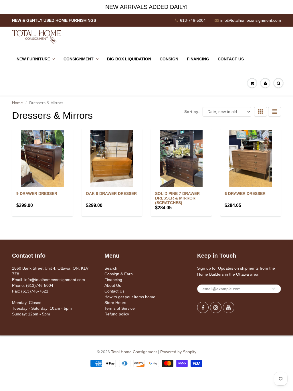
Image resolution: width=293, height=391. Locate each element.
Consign (169, 59)
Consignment (79, 59)
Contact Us (231, 59)
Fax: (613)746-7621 (30, 291)
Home (17, 102)
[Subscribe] (274, 288)
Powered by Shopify (178, 351)
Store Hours (115, 302)
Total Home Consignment (134, 351)
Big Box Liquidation (129, 59)
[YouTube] (228, 307)
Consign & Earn (118, 274)
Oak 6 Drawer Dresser (111, 193)
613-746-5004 (193, 20)
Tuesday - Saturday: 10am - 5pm (42, 308)
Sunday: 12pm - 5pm (31, 314)
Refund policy (116, 314)
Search (110, 268)
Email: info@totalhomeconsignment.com (48, 279)
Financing (198, 59)
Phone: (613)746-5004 (32, 285)
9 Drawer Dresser (36, 193)
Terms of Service (119, 308)
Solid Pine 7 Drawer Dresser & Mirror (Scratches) (177, 198)
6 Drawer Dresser (245, 193)
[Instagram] (215, 307)
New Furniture (33, 59)
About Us (112, 285)
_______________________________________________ (66, 297)
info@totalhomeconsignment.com (250, 20)
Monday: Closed (26, 302)
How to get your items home (129, 297)
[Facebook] (203, 307)
